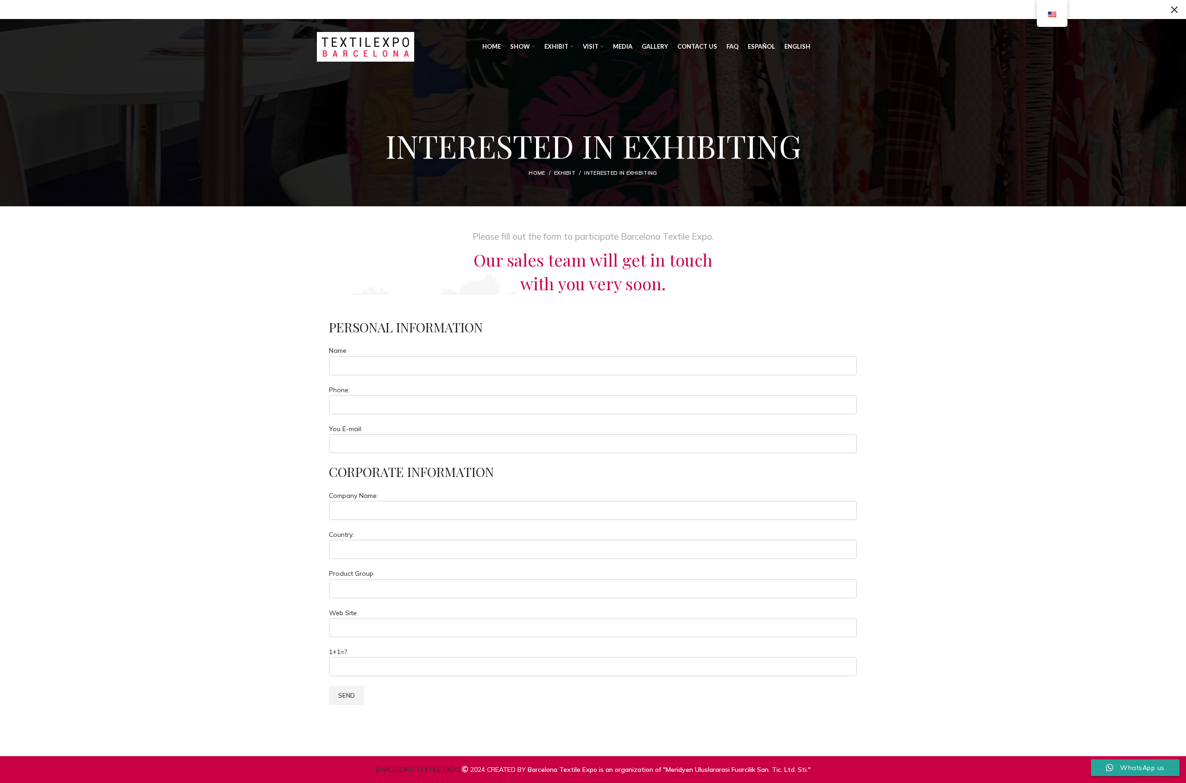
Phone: (339, 390)
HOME (537, 173)
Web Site (343, 613)
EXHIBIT (564, 173)
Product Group (351, 573)
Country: (341, 534)
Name (338, 350)
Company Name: (353, 495)
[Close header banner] (1174, 9)
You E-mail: (345, 429)
